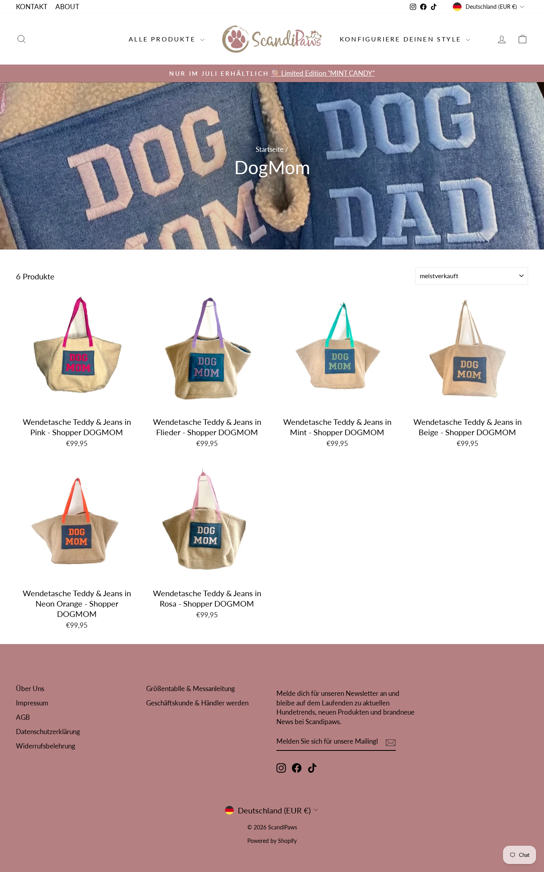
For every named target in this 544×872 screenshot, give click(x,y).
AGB (23, 717)
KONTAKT (31, 6)
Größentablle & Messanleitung (190, 688)
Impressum (32, 703)
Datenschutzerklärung (48, 731)
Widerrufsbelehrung (45, 746)
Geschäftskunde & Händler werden (197, 703)
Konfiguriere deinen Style (402, 39)
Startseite (270, 149)
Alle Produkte (163, 39)
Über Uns (30, 688)
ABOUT (67, 6)
